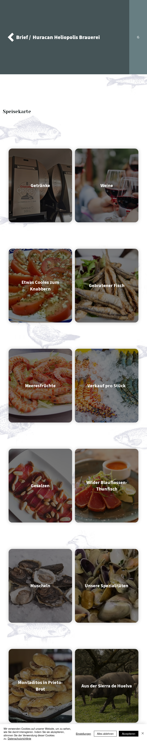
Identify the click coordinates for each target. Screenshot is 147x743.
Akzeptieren (128, 733)
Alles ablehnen (105, 733)
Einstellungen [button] (83, 733)
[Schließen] (143, 733)
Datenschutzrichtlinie (19, 738)
